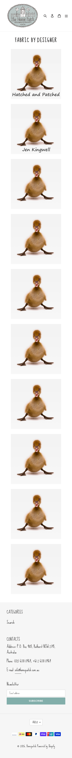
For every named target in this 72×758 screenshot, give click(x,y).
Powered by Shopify (46, 746)
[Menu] (66, 15)
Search (10, 622)
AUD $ (35, 722)
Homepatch (31, 746)
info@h (18, 670)
